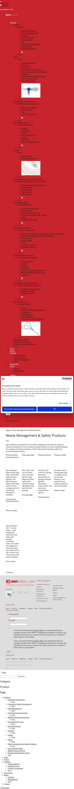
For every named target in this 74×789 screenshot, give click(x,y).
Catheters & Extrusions (16, 700)
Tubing (10, 735)
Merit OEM (4, 3)
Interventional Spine (15, 748)
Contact (7, 784)
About (6, 775)
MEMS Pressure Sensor (16, 751)
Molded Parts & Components (18, 717)
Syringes (11, 731)
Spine (6, 757)
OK (54, 409)
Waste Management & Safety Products (22, 744)
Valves (10, 740)
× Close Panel (5, 788)
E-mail (12, 620)
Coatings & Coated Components (20, 704)
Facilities (11, 777)
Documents (8, 773)
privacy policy (39, 630)
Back (13, 702)
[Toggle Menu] (1, 1)
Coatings (7, 762)
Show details (63, 403)
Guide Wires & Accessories (18, 713)
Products (7, 697)
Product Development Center (19, 753)
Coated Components (15, 768)
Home (8, 430)
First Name (14, 614)
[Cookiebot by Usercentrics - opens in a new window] (63, 378)
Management (13, 779)
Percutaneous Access (16, 722)
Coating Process (14, 766)
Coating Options (14, 764)
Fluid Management (15, 708)
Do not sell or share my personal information (19, 409)
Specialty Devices (14, 726)
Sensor (6, 759)
